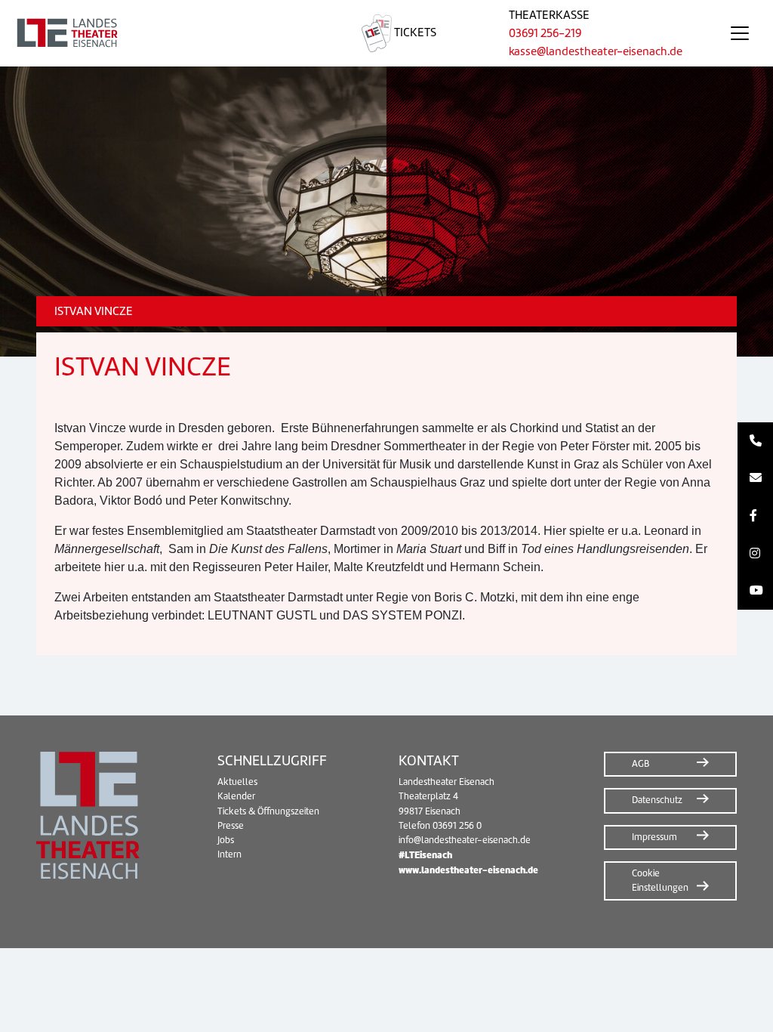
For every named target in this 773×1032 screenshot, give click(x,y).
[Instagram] (755, 554)
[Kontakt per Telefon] (755, 441)
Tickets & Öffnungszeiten (268, 811)
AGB (640, 764)
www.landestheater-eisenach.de (468, 870)
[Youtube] (755, 591)
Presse (230, 826)
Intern (229, 854)
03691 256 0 (457, 826)
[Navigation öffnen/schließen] (740, 33)
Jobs (225, 840)
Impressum (654, 837)
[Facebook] (755, 516)
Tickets (414, 32)
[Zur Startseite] (162, 33)
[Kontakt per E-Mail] (755, 479)
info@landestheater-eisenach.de (465, 840)
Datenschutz (657, 800)
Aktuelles (237, 782)
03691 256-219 (545, 33)
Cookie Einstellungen (660, 880)
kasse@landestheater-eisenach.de (595, 51)
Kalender (236, 796)
